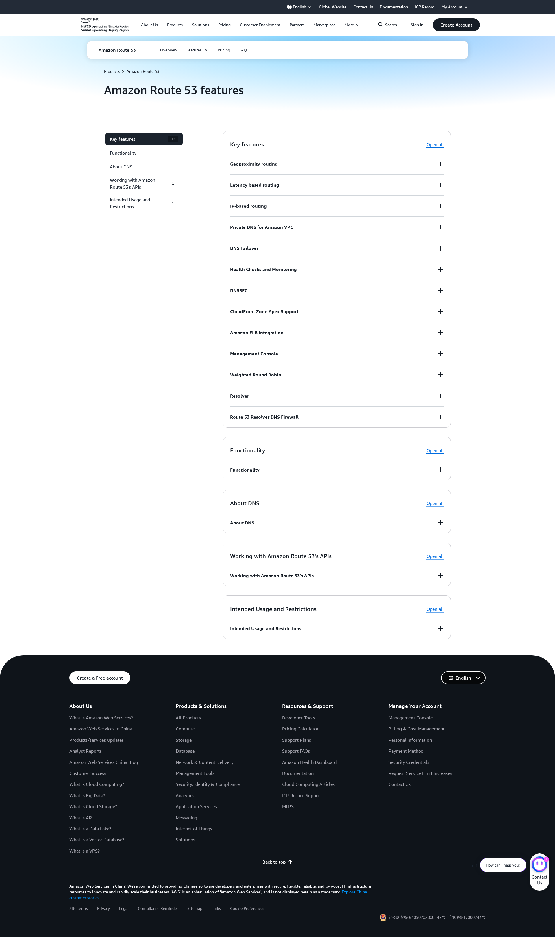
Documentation (298, 773)
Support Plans (296, 740)
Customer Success (87, 773)
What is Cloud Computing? (96, 784)
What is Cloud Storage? (93, 806)
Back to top (274, 862)
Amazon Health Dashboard (309, 762)
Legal (124, 908)
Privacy (103, 908)
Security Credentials (408, 762)
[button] (149, 25)
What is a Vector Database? (96, 840)
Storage (184, 740)
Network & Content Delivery (205, 762)
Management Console (410, 718)
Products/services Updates (96, 740)
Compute (185, 729)
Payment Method (405, 751)
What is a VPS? (84, 851)
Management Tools (195, 773)
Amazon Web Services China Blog (103, 762)
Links (216, 908)
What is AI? (80, 818)
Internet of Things (194, 829)
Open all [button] (435, 144)
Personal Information (410, 740)
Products (112, 71)
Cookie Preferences (247, 908)
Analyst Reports (85, 751)
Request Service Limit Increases (420, 773)
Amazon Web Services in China (100, 729)
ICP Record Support (302, 795)
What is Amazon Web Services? (101, 718)
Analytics (185, 795)
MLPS (288, 806)
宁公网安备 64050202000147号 (416, 917)
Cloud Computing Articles (308, 784)
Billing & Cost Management (416, 729)
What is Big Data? (87, 795)
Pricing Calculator (300, 729)
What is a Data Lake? (90, 829)
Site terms (78, 908)
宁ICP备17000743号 (467, 917)
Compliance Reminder (158, 908)
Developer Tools (298, 718)
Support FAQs (296, 751)
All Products (188, 718)
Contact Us (399, 784)
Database (185, 751)
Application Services (196, 806)
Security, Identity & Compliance (208, 784)
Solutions (185, 840)
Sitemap (194, 908)
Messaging (186, 818)
